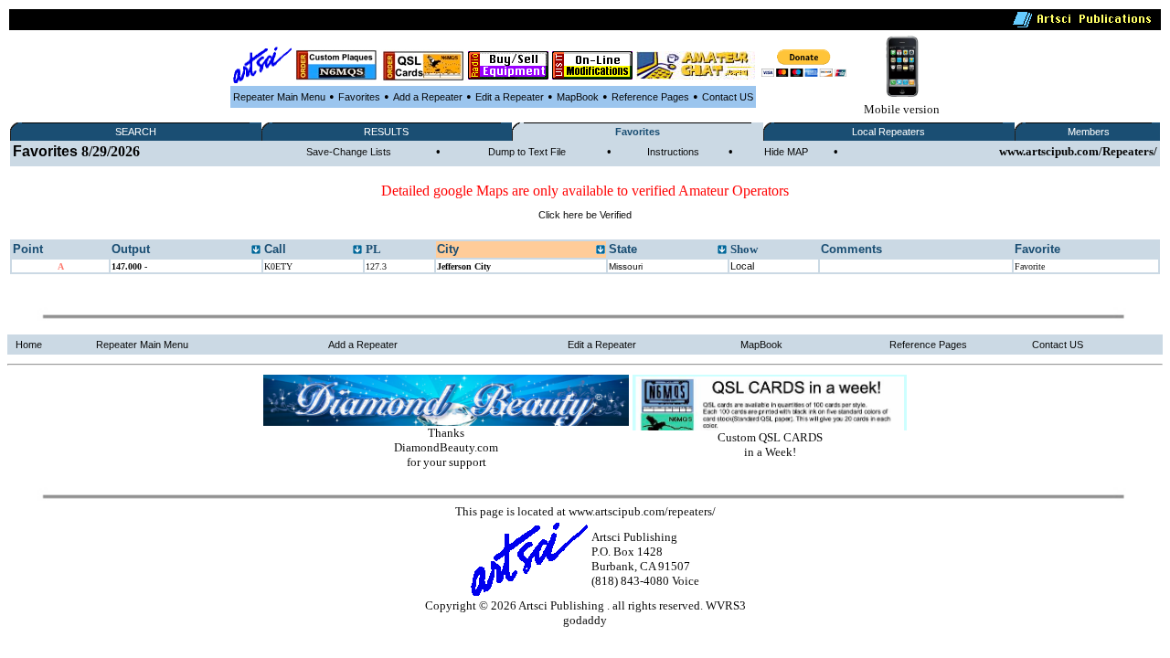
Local (742, 265)
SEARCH (135, 131)
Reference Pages (650, 96)
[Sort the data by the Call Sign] (357, 250)
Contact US (727, 96)
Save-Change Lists (348, 151)
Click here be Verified (585, 214)
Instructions (673, 151)
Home (29, 344)
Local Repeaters (888, 131)
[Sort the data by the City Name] (600, 250)
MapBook (578, 96)
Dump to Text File (527, 151)
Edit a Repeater (509, 96)
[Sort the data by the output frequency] (256, 250)
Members (1089, 131)
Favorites (359, 96)
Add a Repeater (428, 96)
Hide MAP (786, 151)
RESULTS (386, 131)
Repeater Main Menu (279, 96)
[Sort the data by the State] (722, 250)
